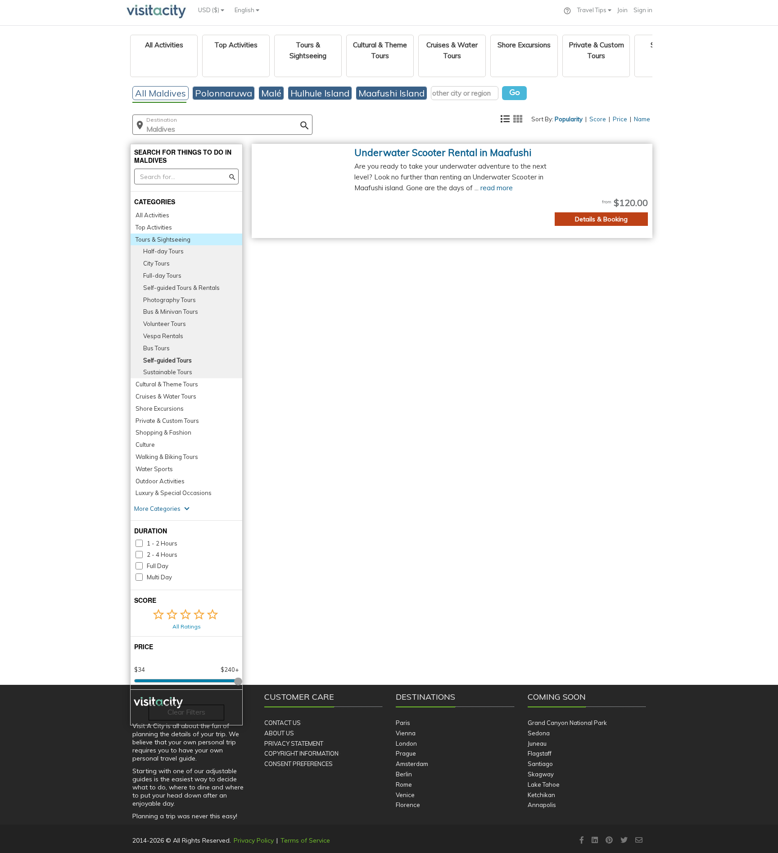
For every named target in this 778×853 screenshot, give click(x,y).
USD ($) (209, 10)
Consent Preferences (298, 763)
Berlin (404, 774)
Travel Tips (592, 10)
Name (642, 119)
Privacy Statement (293, 743)
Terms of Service (305, 840)
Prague (406, 753)
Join (622, 10)
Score (597, 119)
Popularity (569, 119)
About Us (279, 733)
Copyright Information (301, 753)
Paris (403, 722)
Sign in (642, 10)
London (406, 743)
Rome (404, 784)
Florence (408, 804)
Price (620, 119)
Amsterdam (412, 763)
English (245, 10)
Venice (405, 794)
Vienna (406, 733)
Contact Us (282, 722)
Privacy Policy (254, 840)
